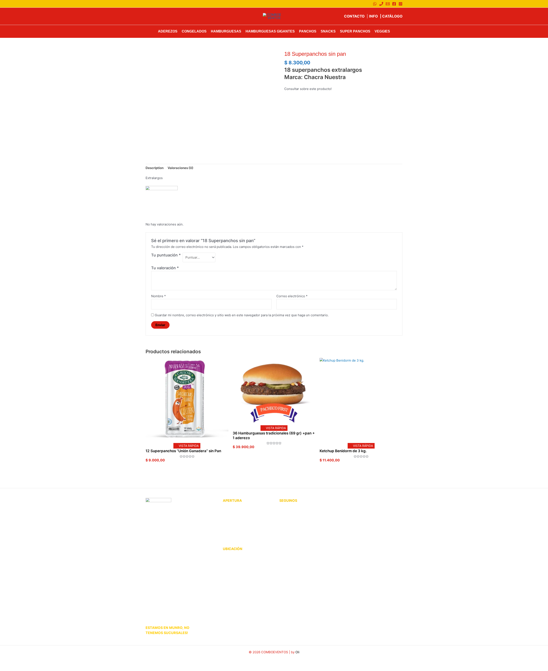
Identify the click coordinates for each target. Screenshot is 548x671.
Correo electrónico (292, 296)
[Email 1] (388, 4)
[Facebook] (394, 4)
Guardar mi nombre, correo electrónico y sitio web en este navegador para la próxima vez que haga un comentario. (242, 315)
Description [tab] (155, 168)
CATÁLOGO (391, 16)
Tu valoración (165, 268)
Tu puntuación (166, 255)
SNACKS (328, 31)
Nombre (158, 296)
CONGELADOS (194, 31)
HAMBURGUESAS (226, 31)
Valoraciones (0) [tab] (180, 168)
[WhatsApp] (375, 4)
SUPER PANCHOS (355, 31)
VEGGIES (382, 31)
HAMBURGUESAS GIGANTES (270, 31)
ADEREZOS (167, 31)
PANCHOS (307, 31)
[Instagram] (400, 4)
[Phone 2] (381, 4)
